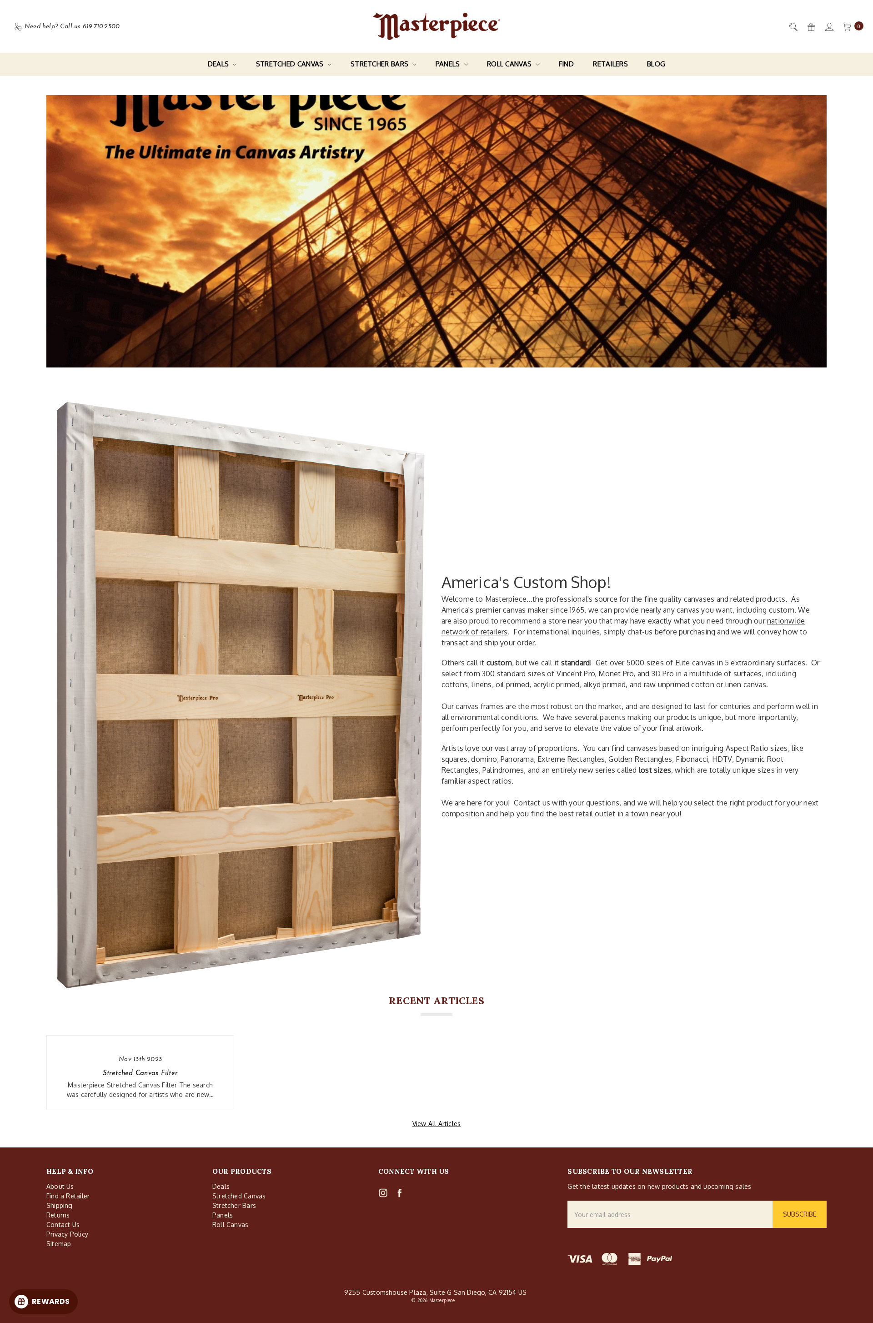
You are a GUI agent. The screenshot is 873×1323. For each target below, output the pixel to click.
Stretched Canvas (291, 64)
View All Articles (436, 1123)
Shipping (59, 1205)
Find (566, 64)
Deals (219, 64)
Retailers (610, 64)
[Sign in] (829, 26)
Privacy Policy (67, 1234)
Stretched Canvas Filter (140, 1073)
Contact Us (63, 1224)
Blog (656, 64)
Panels (449, 64)
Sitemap (58, 1244)
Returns (58, 1215)
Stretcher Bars (381, 64)
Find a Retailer (68, 1196)
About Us (60, 1186)
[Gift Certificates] (810, 26)
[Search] (793, 26)
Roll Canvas (510, 64)
